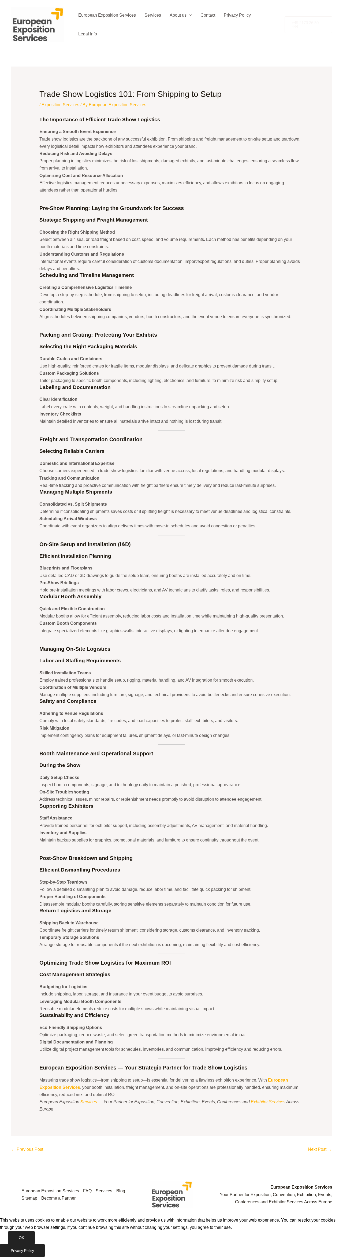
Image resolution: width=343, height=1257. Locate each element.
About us (178, 15)
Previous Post (27, 1149)
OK (21, 1238)
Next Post (320, 1149)
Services (152, 15)
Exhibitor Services (268, 1102)
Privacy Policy (237, 15)
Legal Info (87, 34)
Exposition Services (60, 104)
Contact (207, 15)
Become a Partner (58, 1198)
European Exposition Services (107, 15)
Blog (120, 1191)
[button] (189, 15)
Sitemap (29, 1198)
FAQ (87, 1191)
